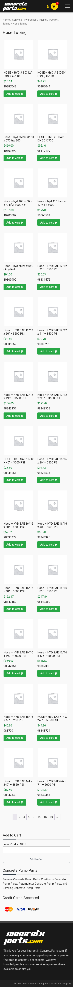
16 (51, 817)
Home (6, 19)
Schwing (17, 19)
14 (39, 817)
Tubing (43, 19)
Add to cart (13, 93)
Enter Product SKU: (14, 844)
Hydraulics (30, 19)
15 (45, 817)
